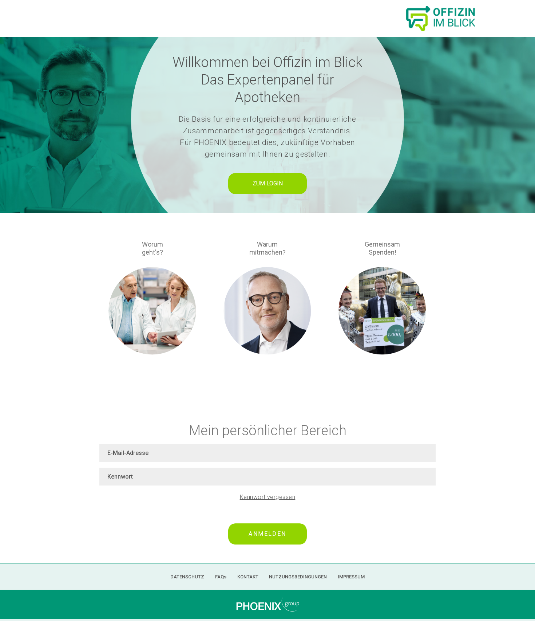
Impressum (351, 576)
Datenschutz (187, 576)
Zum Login (268, 183)
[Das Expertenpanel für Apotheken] (440, 18)
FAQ (220, 576)
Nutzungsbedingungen (298, 576)
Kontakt (247, 576)
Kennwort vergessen (268, 497)
